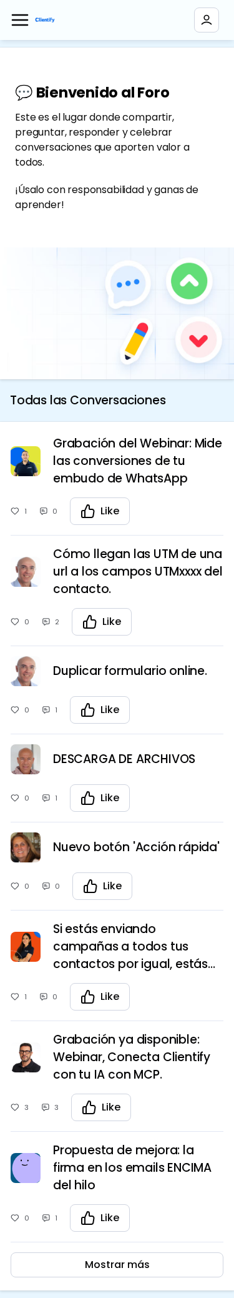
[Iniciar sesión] (206, 19)
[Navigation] (20, 20)
